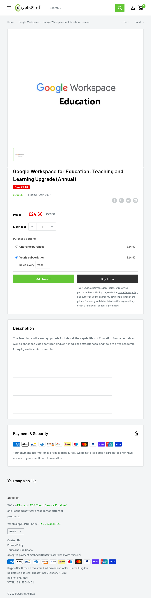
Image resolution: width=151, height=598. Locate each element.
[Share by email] (135, 200)
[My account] (133, 8)
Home (10, 22)
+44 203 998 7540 (50, 523)
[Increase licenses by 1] (52, 226)
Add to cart (43, 279)
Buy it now (107, 279)
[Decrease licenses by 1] (32, 226)
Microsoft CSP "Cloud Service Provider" (42, 505)
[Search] (119, 8)
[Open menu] (9, 7)
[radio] (16, 246)
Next (138, 22)
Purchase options (24, 238)
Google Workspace (28, 22)
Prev (126, 22)
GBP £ (12, 531)
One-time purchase (32, 246)
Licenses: (19, 226)
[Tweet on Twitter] (128, 200)
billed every (27, 264)
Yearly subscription (32, 257)
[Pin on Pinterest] (121, 200)
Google (18, 194)
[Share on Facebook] (114, 200)
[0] (140, 8)
